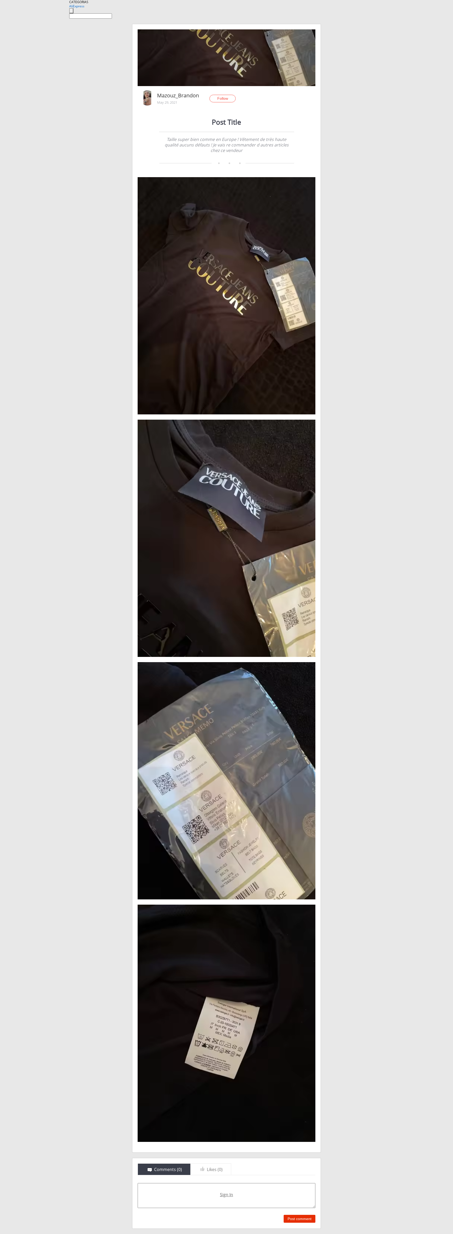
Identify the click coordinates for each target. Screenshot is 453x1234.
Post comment (299, 1219)
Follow (222, 98)
